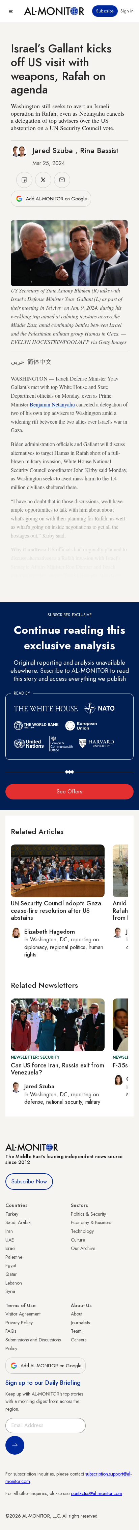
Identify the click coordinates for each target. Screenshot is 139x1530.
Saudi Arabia (18, 1222)
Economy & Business (91, 1222)
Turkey (11, 1214)
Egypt (10, 1265)
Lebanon (13, 1283)
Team (76, 1331)
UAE (9, 1240)
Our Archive (83, 1248)
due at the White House (36, 583)
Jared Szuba (53, 150)
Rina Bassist (99, 150)
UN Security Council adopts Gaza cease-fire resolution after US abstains (56, 910)
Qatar (11, 1274)
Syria (10, 1291)
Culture (78, 1240)
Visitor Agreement (22, 1313)
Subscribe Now (29, 1181)
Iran (9, 1231)
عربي (18, 361)
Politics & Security (88, 1214)
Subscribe (105, 11)
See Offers (69, 791)
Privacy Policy (19, 1322)
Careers (78, 1339)
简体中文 (39, 361)
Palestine (13, 1257)
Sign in (127, 11)
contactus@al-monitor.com (96, 1493)
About (76, 1313)
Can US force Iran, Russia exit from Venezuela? (57, 1069)
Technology (82, 1231)
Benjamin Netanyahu (52, 404)
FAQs (10, 1331)
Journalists (80, 1322)
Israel (10, 1248)
